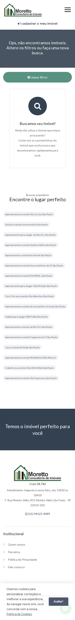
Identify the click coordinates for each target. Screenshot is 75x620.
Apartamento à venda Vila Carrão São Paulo (29, 214)
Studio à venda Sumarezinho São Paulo (26, 224)
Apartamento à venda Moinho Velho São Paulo (30, 245)
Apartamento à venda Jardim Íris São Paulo (28, 326)
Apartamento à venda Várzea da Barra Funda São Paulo (35, 306)
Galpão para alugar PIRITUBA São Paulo (26, 316)
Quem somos (16, 544)
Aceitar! (58, 601)
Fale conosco (16, 567)
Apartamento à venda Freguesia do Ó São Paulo (31, 337)
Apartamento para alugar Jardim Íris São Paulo (30, 234)
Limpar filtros (39, 77)
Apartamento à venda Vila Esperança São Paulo (31, 378)
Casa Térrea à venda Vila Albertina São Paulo (29, 296)
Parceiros (14, 552)
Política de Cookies (19, 614)
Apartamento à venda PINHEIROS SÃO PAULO (30, 357)
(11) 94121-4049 (39, 514)
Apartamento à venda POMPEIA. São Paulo (28, 275)
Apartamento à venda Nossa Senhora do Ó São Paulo (34, 265)
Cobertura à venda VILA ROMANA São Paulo (29, 367)
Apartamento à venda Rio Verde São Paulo (28, 255)
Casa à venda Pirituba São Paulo (22, 347)
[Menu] (68, 10)
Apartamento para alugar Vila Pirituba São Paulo (31, 286)
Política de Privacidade (22, 559)
